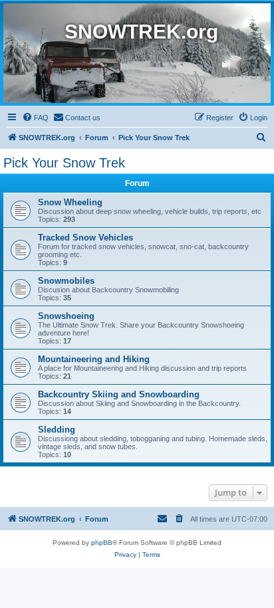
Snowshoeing (66, 316)
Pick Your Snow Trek (64, 162)
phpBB (101, 542)
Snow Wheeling (70, 202)
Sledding (56, 430)
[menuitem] (35, 118)
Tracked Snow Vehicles (85, 238)
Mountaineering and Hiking (94, 359)
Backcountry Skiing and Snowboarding (119, 394)
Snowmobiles (66, 281)
